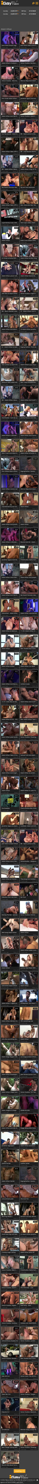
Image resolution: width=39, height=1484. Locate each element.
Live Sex (5, 11)
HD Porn (23, 11)
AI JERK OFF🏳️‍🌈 (15, 11)
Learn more (19, 1482)
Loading (18, 1471)
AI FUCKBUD (32, 11)
